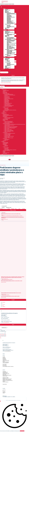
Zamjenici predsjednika (6, 373)
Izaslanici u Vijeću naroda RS (7, 379)
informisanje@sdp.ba (6, 322)
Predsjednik (4, 371)
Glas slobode (4, 359)
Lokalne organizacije (5, 362)
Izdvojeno (3, 207)
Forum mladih (5, 364)
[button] (2, 4)
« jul (0, 337)
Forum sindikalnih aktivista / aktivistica (8, 366)
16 (5, 334)
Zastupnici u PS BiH (5, 377)
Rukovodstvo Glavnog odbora (7, 375)
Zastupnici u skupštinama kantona (7, 380)
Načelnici (4, 381)
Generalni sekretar (5, 372)
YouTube (3, 304)
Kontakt (4, 361)
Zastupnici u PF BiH (5, 378)
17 (0, 335)
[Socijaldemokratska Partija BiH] (1, 5)
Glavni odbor (4, 374)
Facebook (3, 302)
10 (0, 334)
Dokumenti (4, 358)
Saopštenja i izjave (8, 207)
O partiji (4, 356)
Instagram (3, 306)
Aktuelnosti (2, 297)
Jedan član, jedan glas (6, 360)
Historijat (4, 357)
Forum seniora (5, 365)
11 (1, 334)
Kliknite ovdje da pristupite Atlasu (6, 82)
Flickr (3, 305)
